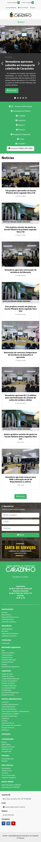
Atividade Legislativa (11, 647)
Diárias (21, 125)
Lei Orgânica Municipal (9, 686)
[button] (1, 64)
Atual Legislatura (7, 629)
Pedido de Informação (9, 660)
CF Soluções (20, 838)
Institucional (7, 609)
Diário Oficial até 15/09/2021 (11, 787)
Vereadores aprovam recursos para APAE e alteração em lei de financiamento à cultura (20, 479)
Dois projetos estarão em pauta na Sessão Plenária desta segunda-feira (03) (20, 309)
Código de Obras (7, 674)
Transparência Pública (21, 111)
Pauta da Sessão (7, 657)
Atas (3, 650)
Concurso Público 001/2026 (21, 148)
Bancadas (5, 631)
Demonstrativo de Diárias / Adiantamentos (15, 711)
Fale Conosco (7, 765)
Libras (33, 7)
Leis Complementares (9, 688)
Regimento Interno (8, 695)
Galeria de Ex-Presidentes (10, 634)
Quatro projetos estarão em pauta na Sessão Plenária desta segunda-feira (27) (20, 437)
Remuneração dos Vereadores (11, 725)
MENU (22, 22)
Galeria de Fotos (7, 749)
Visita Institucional (7, 619)
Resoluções (5, 730)
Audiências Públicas (8, 653)
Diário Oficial (7, 782)
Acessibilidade (11, 7)
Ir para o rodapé (27, 2)
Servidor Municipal (8, 759)
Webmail (4, 761)
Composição (6, 643)
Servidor (5, 756)
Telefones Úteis (7, 771)
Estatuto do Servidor (8, 683)
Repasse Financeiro (8, 728)
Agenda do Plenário (8, 747)
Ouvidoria (21, 120)
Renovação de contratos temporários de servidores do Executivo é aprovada (20, 355)
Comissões (6, 640)
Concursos (5, 702)
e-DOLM (20, 144)
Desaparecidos (6, 751)
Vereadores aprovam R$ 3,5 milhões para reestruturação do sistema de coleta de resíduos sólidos (20, 398)
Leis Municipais (6, 690)
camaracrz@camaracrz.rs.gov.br (15, 807)
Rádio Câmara (6, 744)
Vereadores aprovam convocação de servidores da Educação (20, 271)
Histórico (4, 612)
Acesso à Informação (8, 775)
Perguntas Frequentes (21, 134)
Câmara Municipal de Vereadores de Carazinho (20, 14)
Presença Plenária (7, 662)
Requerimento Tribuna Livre (10, 667)
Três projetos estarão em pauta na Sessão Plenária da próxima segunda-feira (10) (20, 229)
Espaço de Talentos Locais (10, 617)
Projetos (21, 130)
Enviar (21, 535)
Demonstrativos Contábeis (10, 714)
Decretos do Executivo (9, 709)
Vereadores (7, 626)
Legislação (6, 671)
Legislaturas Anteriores (9, 636)
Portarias (4, 721)
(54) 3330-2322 (9, 815)
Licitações (6, 734)
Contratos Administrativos (10, 704)
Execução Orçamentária (9, 716)
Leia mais (13, 90)
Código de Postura (8, 676)
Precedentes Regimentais (10, 692)
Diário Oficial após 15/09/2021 (11, 785)
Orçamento (5, 718)
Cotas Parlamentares (8, 707)
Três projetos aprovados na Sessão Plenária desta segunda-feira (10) (20, 192)
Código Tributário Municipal (10, 679)
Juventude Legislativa (9, 622)
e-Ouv (21, 139)
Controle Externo (7, 655)
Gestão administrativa (12, 699)
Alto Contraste (23, 7)
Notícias (21, 496)
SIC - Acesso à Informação (21, 106)
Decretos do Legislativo (9, 681)
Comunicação (8, 739)
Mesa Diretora (6, 615)
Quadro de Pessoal (8, 723)
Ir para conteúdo (13, 2)
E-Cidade (21, 116)
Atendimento (6, 768)
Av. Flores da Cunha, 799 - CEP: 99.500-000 (17, 799)
